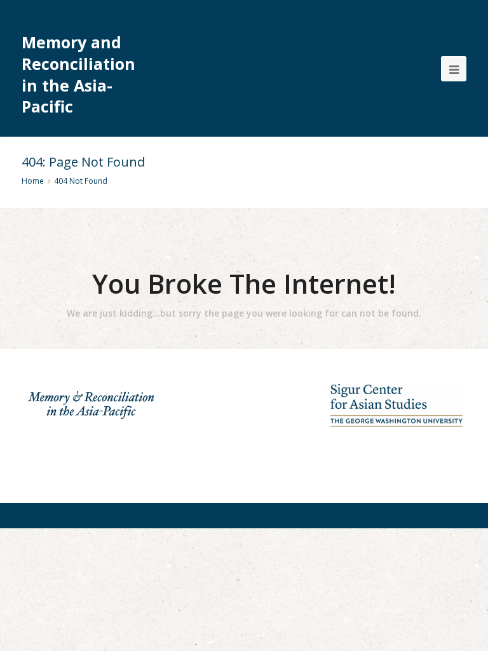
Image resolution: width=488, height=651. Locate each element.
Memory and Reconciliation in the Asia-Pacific (78, 74)
